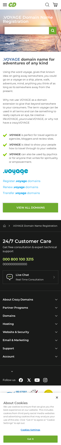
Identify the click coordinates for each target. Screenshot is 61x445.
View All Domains (30, 207)
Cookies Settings (30, 429)
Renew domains (20, 187)
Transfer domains (21, 193)
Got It (30, 439)
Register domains (21, 181)
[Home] (4, 225)
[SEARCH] (52, 30)
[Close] (57, 397)
